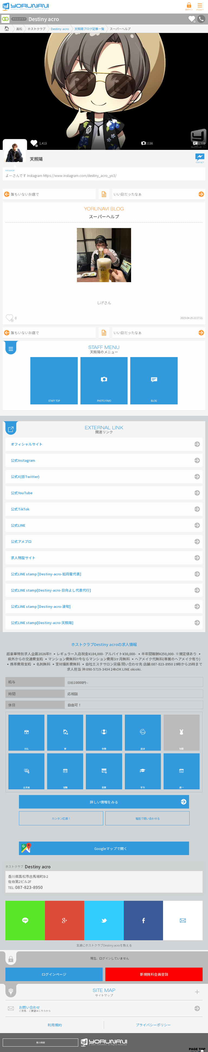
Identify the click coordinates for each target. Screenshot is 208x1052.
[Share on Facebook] (143, 920)
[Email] (183, 920)
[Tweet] (104, 920)
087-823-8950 (29, 887)
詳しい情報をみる (104, 801)
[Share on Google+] (64, 920)
